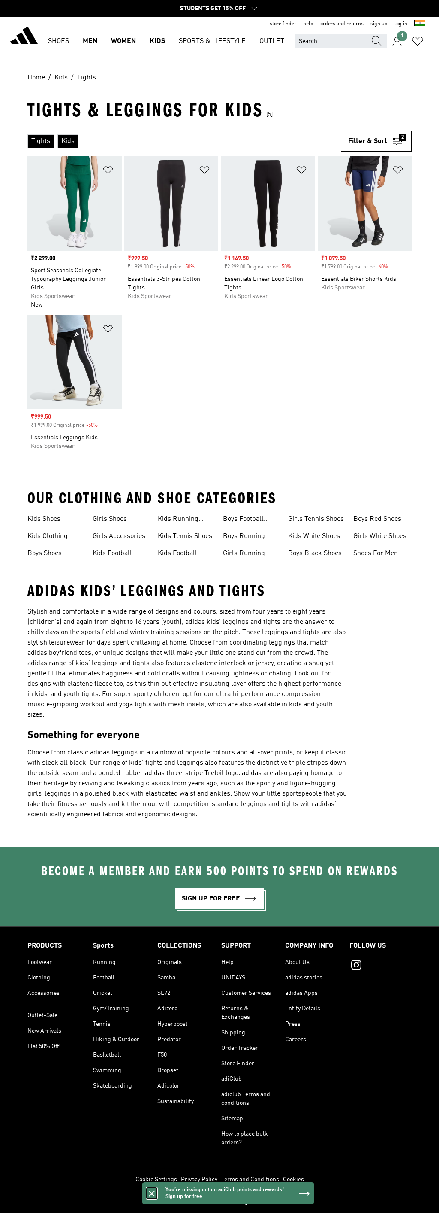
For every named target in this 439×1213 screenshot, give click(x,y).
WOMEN (123, 41)
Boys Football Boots (243, 520)
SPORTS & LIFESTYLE (212, 41)
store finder (283, 24)
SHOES (58, 41)
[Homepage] (24, 37)
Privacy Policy (199, 1180)
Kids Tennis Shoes (185, 536)
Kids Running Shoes (178, 520)
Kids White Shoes (314, 536)
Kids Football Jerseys (177, 554)
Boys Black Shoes (315, 553)
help (308, 24)
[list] (184, 141)
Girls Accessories (119, 536)
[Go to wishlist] (417, 41)
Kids (157, 41)
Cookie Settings (156, 1180)
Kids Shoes (43, 519)
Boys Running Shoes (244, 537)
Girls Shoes (110, 519)
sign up (379, 24)
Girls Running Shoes (244, 554)
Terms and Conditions (250, 1180)
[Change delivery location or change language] (420, 24)
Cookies (293, 1180)
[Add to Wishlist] (108, 171)
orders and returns (342, 24)
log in (400, 24)
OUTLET (271, 41)
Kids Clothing (47, 536)
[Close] (152, 1193)
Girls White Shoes (379, 536)
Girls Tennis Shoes (316, 519)
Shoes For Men (375, 553)
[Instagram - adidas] (380, 966)
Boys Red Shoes (377, 519)
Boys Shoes (44, 553)
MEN (90, 41)
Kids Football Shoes (112, 554)
